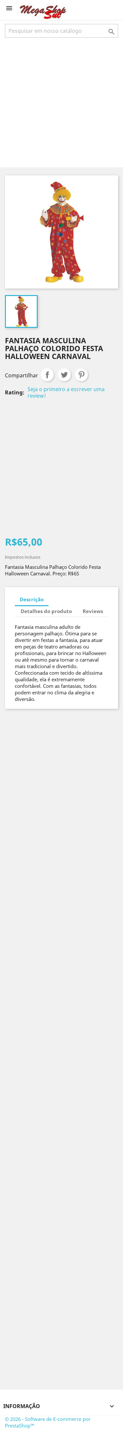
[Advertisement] (61, 101)
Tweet (64, 374)
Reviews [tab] (93, 611)
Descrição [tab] (32, 599)
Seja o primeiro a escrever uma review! (66, 392)
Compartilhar (47, 374)
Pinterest (81, 374)
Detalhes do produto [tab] (46, 611)
